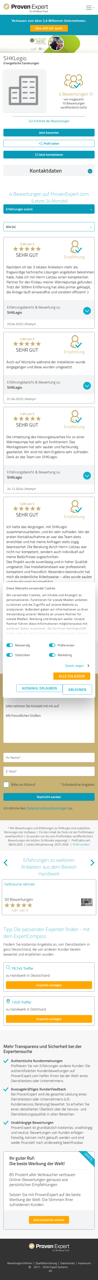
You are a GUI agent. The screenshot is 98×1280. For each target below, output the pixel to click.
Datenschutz (67, 1263)
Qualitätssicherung (46, 1263)
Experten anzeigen (49, 985)
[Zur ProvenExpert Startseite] (25, 8)
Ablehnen (77, 689)
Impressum (84, 1263)
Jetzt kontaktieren (50, 154)
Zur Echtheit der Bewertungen (49, 121)
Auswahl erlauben (39, 688)
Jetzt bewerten (49, 132)
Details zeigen (74, 665)
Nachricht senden (49, 797)
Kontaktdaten (46, 170)
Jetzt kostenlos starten (49, 1220)
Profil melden (81, 844)
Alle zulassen (72, 676)
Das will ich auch (49, 28)
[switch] (52, 645)
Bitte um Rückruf (23, 784)
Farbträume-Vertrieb (19, 884)
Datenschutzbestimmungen (47, 808)
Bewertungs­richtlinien (19, 1263)
